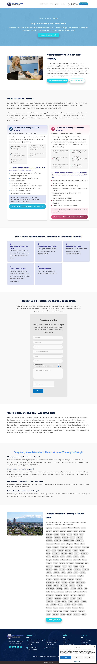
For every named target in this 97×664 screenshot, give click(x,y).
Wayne (66, 611)
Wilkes (69, 614)
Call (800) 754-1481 (54, 620)
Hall (86, 563)
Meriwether (50, 582)
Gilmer (69, 560)
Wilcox (63, 614)
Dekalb (75, 550)
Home (41, 18)
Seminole (81, 595)
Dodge (82, 550)
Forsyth (48, 560)
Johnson (56, 573)
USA (11, 643)
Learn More (84, 4)
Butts (81, 534)
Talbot (79, 598)
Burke (76, 534)
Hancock (49, 566)
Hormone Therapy (86, 640)
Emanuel (55, 557)
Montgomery (80, 582)
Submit (38, 391)
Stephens (58, 598)
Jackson (62, 570)
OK (66, 658)
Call (77, 81)
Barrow (48, 531)
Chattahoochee (68, 541)
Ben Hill (62, 531)
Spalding (49, 598)
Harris (65, 566)
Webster (73, 611)
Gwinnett (70, 563)
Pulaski (53, 592)
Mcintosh (79, 579)
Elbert (48, 557)
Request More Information (49, 35)
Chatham (57, 541)
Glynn (84, 560)
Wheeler (81, 611)
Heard (76, 566)
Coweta (77, 547)
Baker (70, 528)
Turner (80, 605)
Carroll (72, 537)
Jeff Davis (77, 570)
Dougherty (55, 553)
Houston (49, 570)
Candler (65, 537)
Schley (66, 595)
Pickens (73, 589)
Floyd (82, 557)
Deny (77, 658)
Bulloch (69, 534)
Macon (48, 579)
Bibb (75, 531)
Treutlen (67, 605)
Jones (63, 573)
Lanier (76, 573)
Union (55, 608)
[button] (94, 647)
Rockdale (58, 595)
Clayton (69, 544)
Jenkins (48, 573)
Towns (60, 605)
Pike (85, 589)
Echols (76, 553)
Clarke (57, 544)
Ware (81, 608)
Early (70, 553)
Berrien (69, 531)
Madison (56, 579)
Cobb (83, 544)
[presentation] (43, 384)
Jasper (69, 570)
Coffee (48, 547)
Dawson (60, 550)
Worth (84, 614)
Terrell (77, 602)
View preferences (89, 658)
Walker (68, 608)
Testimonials (66, 640)
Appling (49, 528)
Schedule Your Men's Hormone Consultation (27, 206)
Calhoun (49, 537)
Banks (84, 528)
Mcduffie (71, 579)
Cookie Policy (77, 661)
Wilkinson (76, 614)
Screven (73, 595)
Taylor (64, 602)
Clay (63, 544)
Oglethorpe (50, 589)
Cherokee (49, 544)
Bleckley (82, 531)
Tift (47, 605)
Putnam (60, 592)
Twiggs (48, 608)
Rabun (76, 592)
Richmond (49, 595)
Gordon (48, 563)
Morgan (49, 586)
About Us (63, 4)
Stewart (65, 598)
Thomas (83, 602)
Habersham (79, 563)
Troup (74, 605)
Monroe (71, 582)
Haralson (57, 566)
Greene (62, 563)
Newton (72, 586)
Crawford (85, 547)
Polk (47, 592)
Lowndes (72, 576)
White (48, 614)
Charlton (49, 541)
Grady (56, 563)
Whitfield (55, 614)
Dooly (48, 553)
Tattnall (57, 602)
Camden (57, 537)
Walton (74, 608)
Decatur (68, 550)
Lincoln (59, 576)
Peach (66, 589)
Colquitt (55, 547)
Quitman (68, 592)
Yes (61, 364)
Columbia (64, 547)
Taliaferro (49, 602)
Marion (63, 579)
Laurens (82, 573)
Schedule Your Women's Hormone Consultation (69, 217)
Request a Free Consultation (58, 80)
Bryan (63, 534)
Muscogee (64, 586)
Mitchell (64, 582)
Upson (61, 608)
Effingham (84, 553)
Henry (82, 566)
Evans (62, 557)
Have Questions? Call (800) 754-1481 (73, 4)
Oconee (79, 586)
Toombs (53, 605)
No (60, 366)
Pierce (80, 589)
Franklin (56, 560)
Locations (48, 18)
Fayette (75, 557)
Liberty (53, 576)
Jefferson (85, 570)
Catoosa (80, 537)
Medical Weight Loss (68, 644)
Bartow (55, 531)
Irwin (55, 570)
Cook (71, 547)
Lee (47, 576)
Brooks (56, 534)
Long (65, 576)
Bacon (64, 528)
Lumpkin (80, 576)
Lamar (69, 573)
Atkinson (57, 528)
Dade (54, 550)
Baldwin (76, 528)
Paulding (59, 589)
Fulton (63, 560)
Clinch (76, 544)
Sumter (72, 598)
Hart (70, 566)
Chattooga (79, 541)
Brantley (49, 534)
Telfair (70, 602)
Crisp (48, 550)
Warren (48, 611)
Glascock (77, 560)
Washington (57, 611)
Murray (56, 586)
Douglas (64, 553)
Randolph (83, 592)
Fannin (69, 557)
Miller (58, 582)
